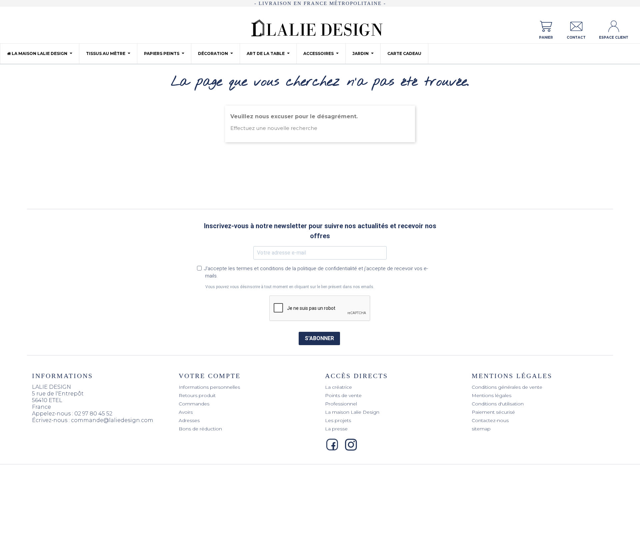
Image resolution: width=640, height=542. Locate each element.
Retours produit (197, 395)
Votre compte (210, 375)
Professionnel (341, 404)
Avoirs (186, 412)
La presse (336, 429)
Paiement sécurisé (493, 412)
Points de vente (343, 395)
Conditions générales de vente (507, 387)
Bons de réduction (200, 429)
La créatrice (338, 387)
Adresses (189, 420)
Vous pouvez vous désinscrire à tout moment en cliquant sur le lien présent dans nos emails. (289, 286)
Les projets (338, 420)
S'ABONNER (319, 338)
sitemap (481, 429)
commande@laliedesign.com (112, 420)
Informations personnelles (209, 387)
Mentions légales (491, 395)
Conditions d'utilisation (498, 404)
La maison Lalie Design (352, 412)
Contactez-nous (490, 420)
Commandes (194, 404)
